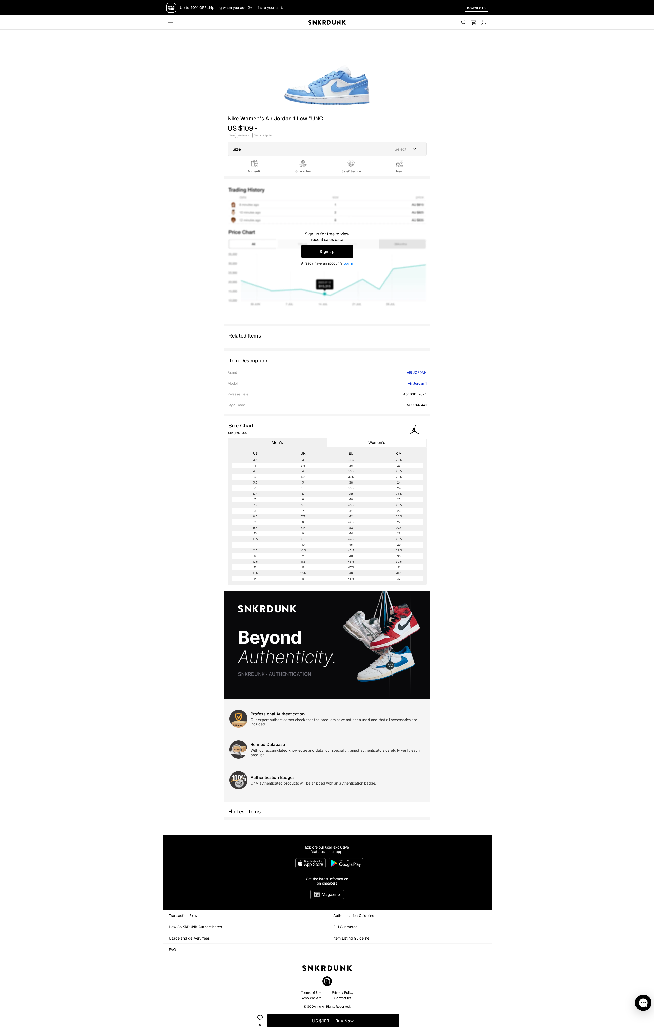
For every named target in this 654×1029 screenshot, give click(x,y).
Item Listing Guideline (351, 938)
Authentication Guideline (353, 915)
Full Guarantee (345, 927)
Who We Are (311, 998)
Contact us (342, 998)
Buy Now (333, 1020)
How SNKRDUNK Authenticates (195, 927)
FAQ (172, 949)
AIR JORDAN (417, 372)
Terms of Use (312, 992)
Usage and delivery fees (189, 938)
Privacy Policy (342, 992)
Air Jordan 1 (417, 383)
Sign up (327, 251)
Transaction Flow (183, 915)
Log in (348, 263)
